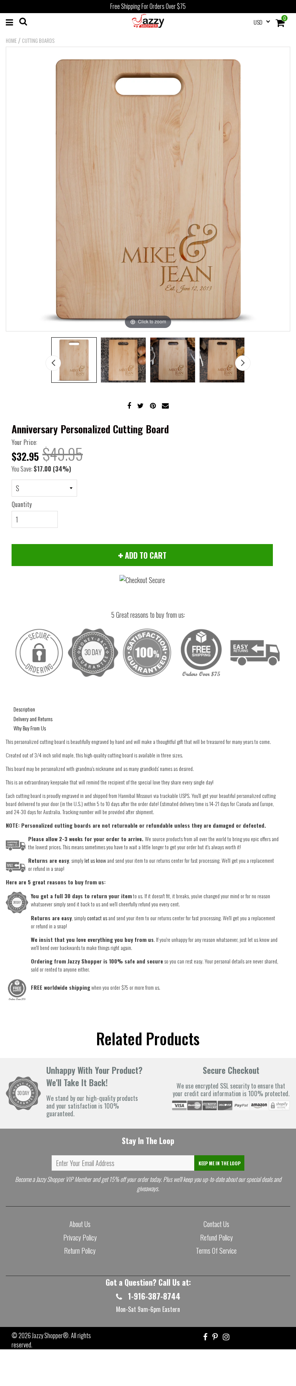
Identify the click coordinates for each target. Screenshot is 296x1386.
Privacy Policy (80, 1237)
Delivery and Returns (32, 719)
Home (11, 40)
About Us (80, 1224)
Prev (53, 363)
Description (24, 709)
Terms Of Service (216, 1251)
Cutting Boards (38, 40)
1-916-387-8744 (153, 1296)
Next (243, 363)
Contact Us (216, 1224)
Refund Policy (216, 1237)
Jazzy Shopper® (50, 1335)
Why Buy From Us (29, 728)
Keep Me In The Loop (219, 1163)
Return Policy (80, 1251)
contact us (97, 918)
